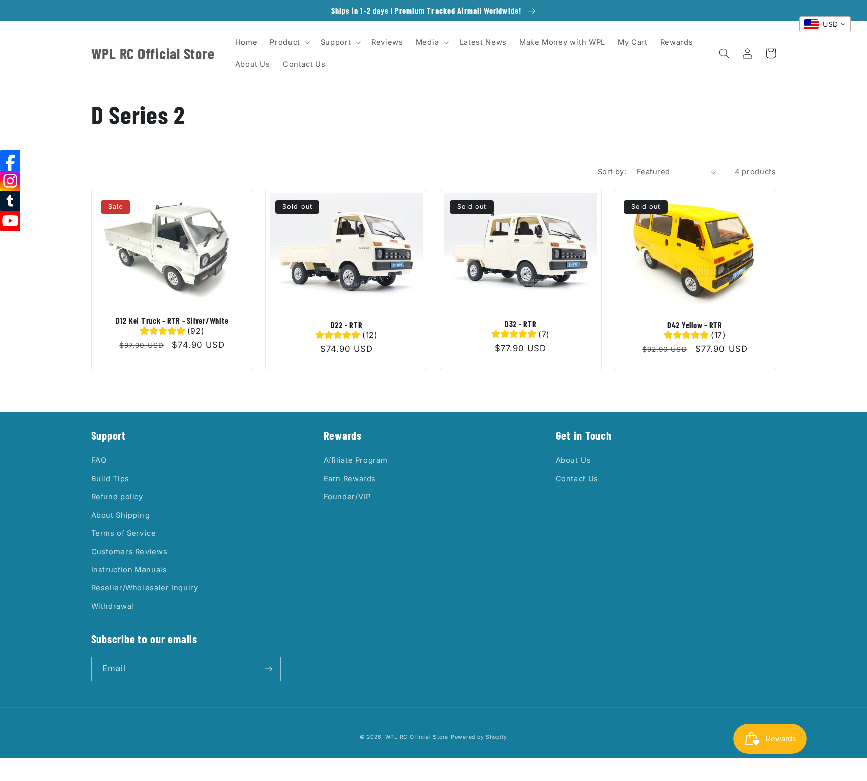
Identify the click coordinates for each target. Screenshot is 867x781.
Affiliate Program (356, 460)
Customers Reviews (129, 551)
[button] (289, 42)
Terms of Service (123, 533)
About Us (573, 460)
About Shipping (120, 515)
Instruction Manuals (129, 569)
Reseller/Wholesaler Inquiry (144, 587)
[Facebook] (10, 160)
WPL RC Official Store (416, 737)
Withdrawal (112, 606)
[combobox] (825, 24)
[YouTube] (10, 221)
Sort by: (612, 171)
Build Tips (110, 478)
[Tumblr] (10, 201)
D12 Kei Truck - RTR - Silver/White (172, 320)
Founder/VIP (347, 496)
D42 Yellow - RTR (695, 325)
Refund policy (117, 496)
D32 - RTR (521, 324)
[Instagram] (10, 181)
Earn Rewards (350, 478)
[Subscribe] (268, 669)
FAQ (99, 460)
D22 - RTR (347, 325)
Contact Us (577, 478)
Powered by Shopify (479, 737)
